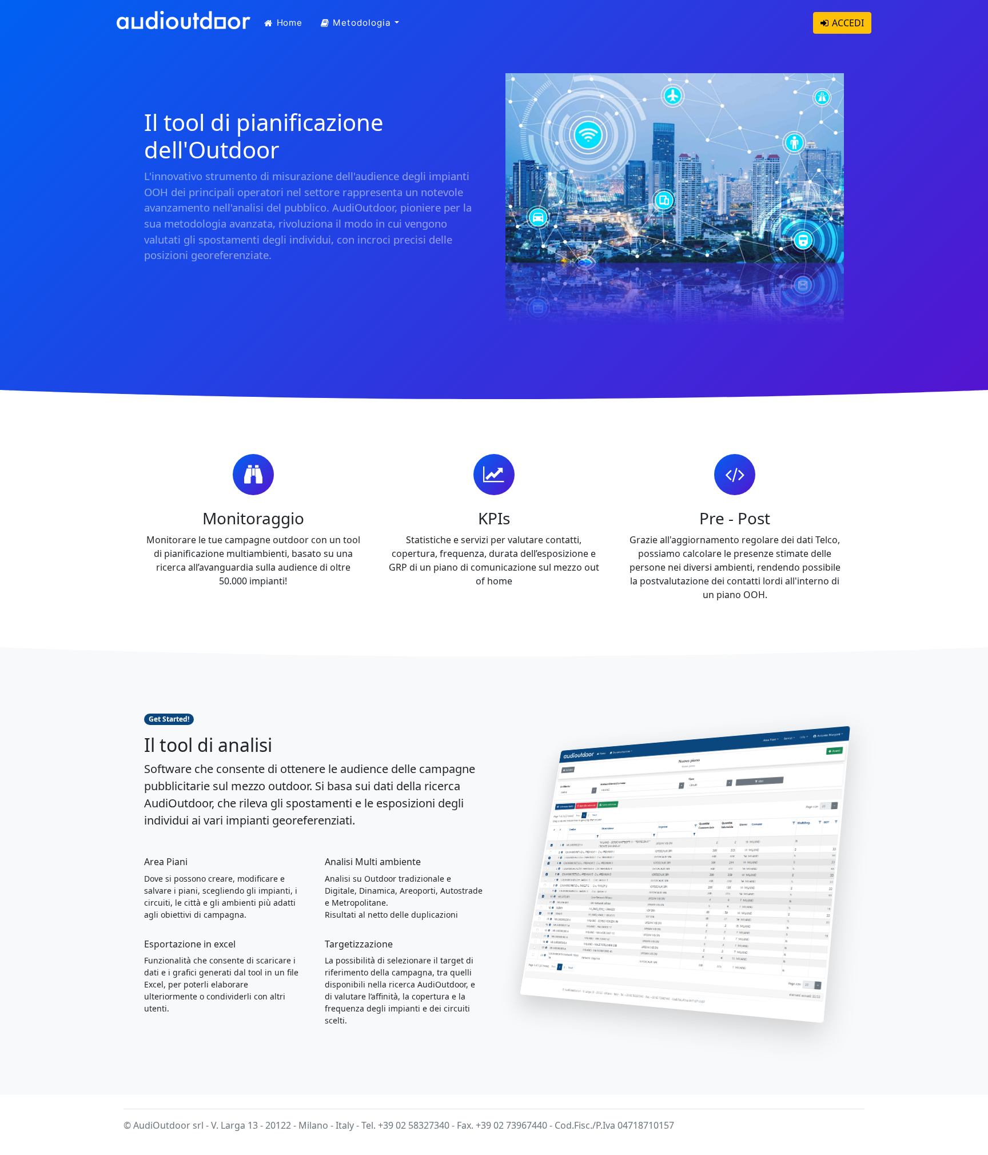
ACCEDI (848, 23)
